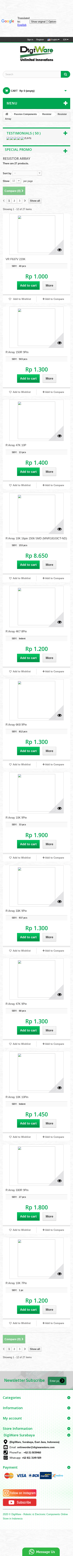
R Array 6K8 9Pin (16, 724)
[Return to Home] (6, 114)
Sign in (30, 39)
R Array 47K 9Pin (16, 1003)
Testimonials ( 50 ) (24, 133)
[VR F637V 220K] (36, 234)
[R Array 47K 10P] (36, 420)
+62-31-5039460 (32, 1452)
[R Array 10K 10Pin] (36, 1072)
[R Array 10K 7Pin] (36, 1258)
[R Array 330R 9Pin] (36, 1165)
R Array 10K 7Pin (16, 1283)
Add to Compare (54, 299)
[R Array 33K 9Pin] (36, 886)
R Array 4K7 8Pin (16, 631)
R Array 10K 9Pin (16, 817)
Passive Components (25, 114)
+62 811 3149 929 (31, 1457)
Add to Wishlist (21, 299)
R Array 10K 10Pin (17, 1097)
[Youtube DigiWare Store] (19, 1502)
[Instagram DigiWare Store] (19, 1492)
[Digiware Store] (36, 53)
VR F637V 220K (15, 259)
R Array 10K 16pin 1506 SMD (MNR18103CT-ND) (36, 538)
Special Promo (18, 149)
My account (12, 1418)
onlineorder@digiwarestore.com (36, 1447)
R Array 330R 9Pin (17, 1190)
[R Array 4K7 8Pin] (36, 606)
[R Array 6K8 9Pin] (36, 699)
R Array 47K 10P (16, 445)
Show (6, 181)
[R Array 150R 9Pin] (36, 327)
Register (40, 39)
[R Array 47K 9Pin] (36, 979)
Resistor (46, 114)
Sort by (7, 173)
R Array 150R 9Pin (17, 352)
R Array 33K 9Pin (16, 910)
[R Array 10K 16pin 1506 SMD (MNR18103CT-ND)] (36, 513)
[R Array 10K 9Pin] (36, 792)
